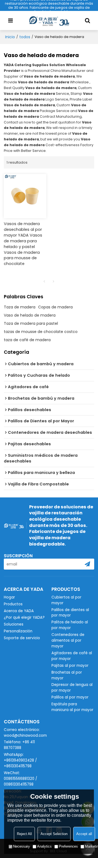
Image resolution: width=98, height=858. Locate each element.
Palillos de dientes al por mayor (70, 612)
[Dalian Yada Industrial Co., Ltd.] (49, 20)
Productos (13, 604)
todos (24, 37)
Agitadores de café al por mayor (71, 655)
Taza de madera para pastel (31, 323)
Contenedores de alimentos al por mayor (67, 640)
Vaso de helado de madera (30, 315)
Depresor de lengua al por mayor (72, 687)
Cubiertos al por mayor (66, 600)
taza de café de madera (27, 340)
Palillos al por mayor (69, 697)
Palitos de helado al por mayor (69, 625)
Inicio (10, 37)
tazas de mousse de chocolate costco (41, 331)
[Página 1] (44, 281)
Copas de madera (55, 307)
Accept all (84, 834)
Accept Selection (54, 834)
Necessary (21, 846)
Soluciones (13, 624)
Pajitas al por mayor (69, 665)
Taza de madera (19, 307)
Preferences (68, 846)
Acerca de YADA (19, 611)
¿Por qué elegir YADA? (24, 617)
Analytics (44, 846)
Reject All (24, 834)
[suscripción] (87, 564)
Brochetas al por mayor (66, 675)
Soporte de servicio (22, 638)
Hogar (9, 597)
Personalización (18, 631)
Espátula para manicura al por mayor (72, 706)
